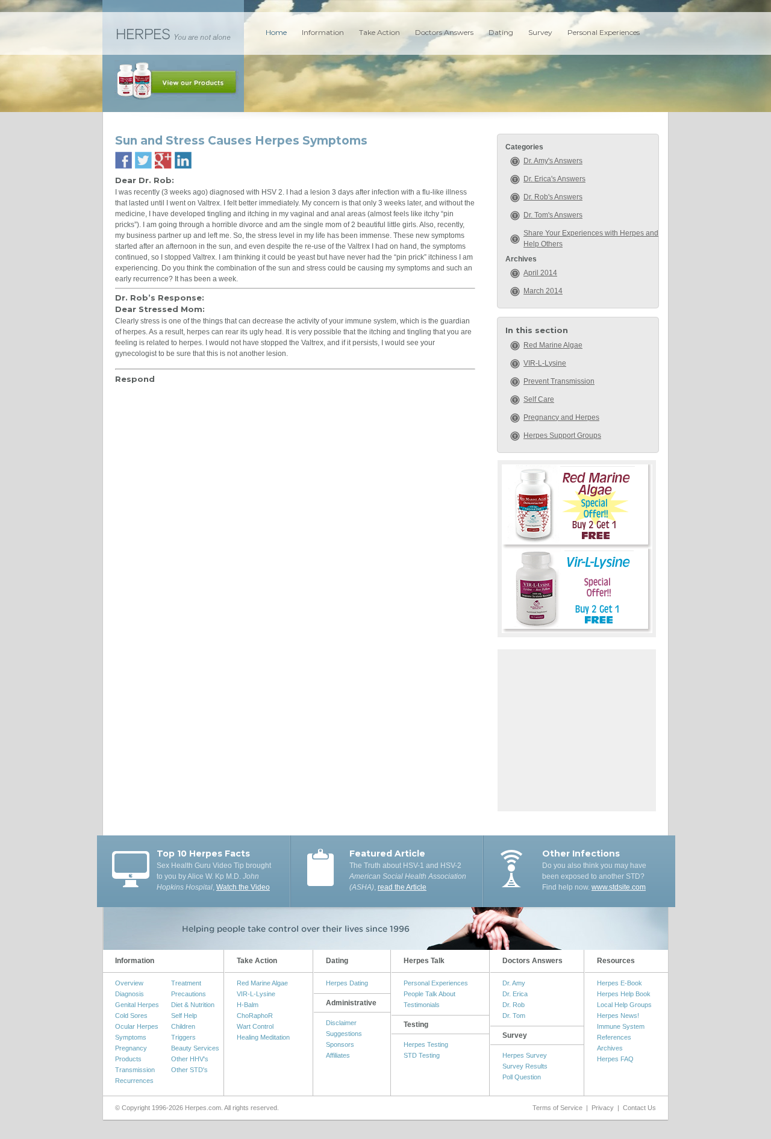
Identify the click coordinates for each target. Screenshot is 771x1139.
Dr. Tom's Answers (552, 215)
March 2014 (543, 291)
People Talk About (429, 993)
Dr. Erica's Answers (554, 179)
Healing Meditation (263, 1037)
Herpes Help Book (624, 993)
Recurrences (134, 1080)
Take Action (379, 32)
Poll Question (521, 1077)
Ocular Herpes (136, 1026)
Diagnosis (129, 993)
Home (276, 32)
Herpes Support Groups (562, 435)
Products (128, 1059)
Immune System (621, 1026)
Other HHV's (189, 1059)
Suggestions (344, 1033)
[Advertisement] (577, 729)
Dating (501, 32)
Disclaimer (341, 1022)
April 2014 (540, 273)
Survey (540, 32)
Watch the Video (243, 887)
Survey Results (525, 1066)
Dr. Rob (513, 1004)
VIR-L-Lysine (544, 363)
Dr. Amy (513, 983)
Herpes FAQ (615, 1059)
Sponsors (340, 1044)
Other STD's (189, 1069)
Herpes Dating (347, 983)
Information (323, 32)
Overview (129, 983)
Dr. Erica (515, 993)
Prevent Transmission (559, 381)
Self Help (184, 1015)
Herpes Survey (524, 1055)
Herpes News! (618, 1015)
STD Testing (422, 1055)
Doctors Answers (444, 32)
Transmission (135, 1069)
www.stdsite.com (619, 887)
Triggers (183, 1037)
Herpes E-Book (619, 983)
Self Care (538, 399)
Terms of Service (557, 1107)
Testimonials (422, 1004)
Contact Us (639, 1107)
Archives (610, 1048)
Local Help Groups (624, 1004)
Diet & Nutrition (192, 1004)
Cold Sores (131, 1015)
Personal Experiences (603, 32)
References (614, 1037)
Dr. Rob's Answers (552, 197)
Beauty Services (195, 1048)
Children (183, 1026)
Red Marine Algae (552, 345)
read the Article (402, 887)
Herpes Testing (426, 1044)
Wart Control (255, 1026)
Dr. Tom (513, 1015)
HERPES (173, 33)
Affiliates (338, 1055)
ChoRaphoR (255, 1015)
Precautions (188, 993)
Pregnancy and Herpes (561, 417)
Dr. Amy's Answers (552, 161)
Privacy (603, 1107)
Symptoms (130, 1037)
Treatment (186, 983)
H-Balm (247, 1004)
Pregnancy (131, 1048)
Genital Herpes (137, 1004)
